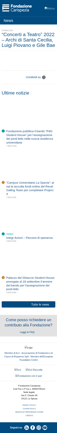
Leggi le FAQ (27, 332)
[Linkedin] (53, 77)
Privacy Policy (29, 405)
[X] (44, 77)
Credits (29, 415)
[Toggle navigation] (50, 8)
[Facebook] (48, 77)
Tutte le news (40, 304)
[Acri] (17, 370)
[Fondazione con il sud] (28, 376)
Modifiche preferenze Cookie (29, 412)
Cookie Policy (29, 409)
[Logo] (17, 8)
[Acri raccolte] (34, 370)
